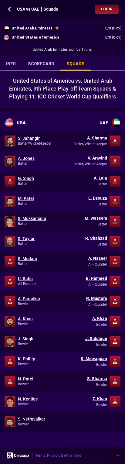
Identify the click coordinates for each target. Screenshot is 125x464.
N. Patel (25, 378)
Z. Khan (100, 399)
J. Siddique (96, 338)
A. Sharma (97, 138)
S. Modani (27, 258)
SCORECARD (41, 63)
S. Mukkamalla (32, 218)
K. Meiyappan (94, 358)
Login (107, 9)
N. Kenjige (28, 399)
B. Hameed (96, 278)
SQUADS (75, 63)
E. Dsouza (97, 198)
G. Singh (26, 178)
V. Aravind (97, 158)
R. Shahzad (96, 238)
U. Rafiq (25, 278)
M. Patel (26, 198)
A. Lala (100, 178)
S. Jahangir (29, 138)
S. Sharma (97, 378)
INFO (11, 63)
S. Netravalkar (31, 419)
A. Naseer (97, 258)
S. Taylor (26, 238)
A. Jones (26, 158)
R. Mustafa (96, 298)
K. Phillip (26, 358)
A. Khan (25, 318)
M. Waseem (96, 218)
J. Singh (25, 338)
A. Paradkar (29, 298)
